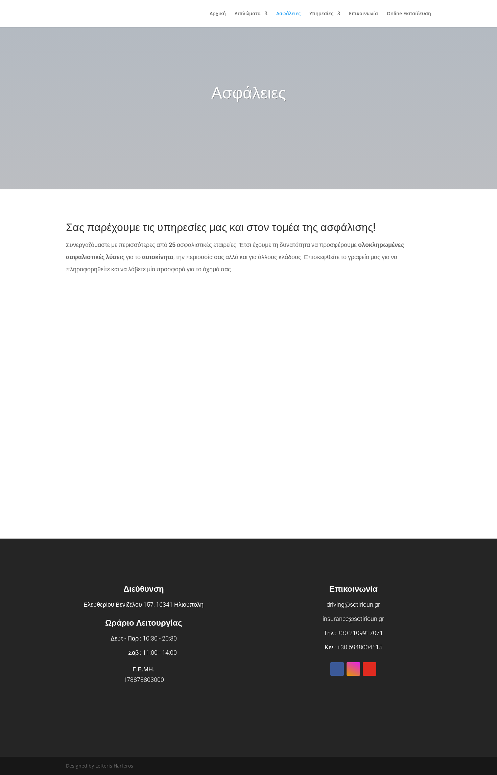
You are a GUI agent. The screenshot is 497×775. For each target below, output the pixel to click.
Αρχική (218, 14)
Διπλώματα (248, 14)
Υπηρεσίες (321, 14)
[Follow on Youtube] (369, 669)
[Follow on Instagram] (353, 669)
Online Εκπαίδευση (409, 14)
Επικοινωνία (363, 14)
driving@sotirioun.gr (353, 604)
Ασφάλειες (288, 14)
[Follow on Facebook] (337, 669)
